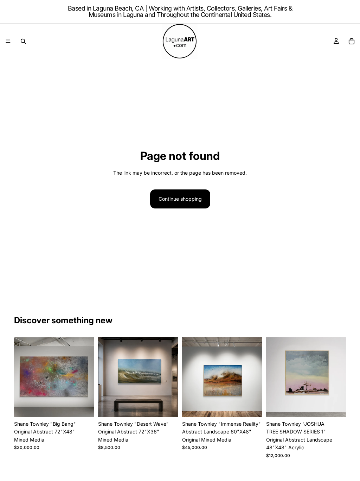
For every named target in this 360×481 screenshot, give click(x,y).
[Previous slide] (106, 377)
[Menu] (8, 41)
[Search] (23, 41)
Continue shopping (180, 199)
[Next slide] (170, 377)
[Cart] (351, 41)
